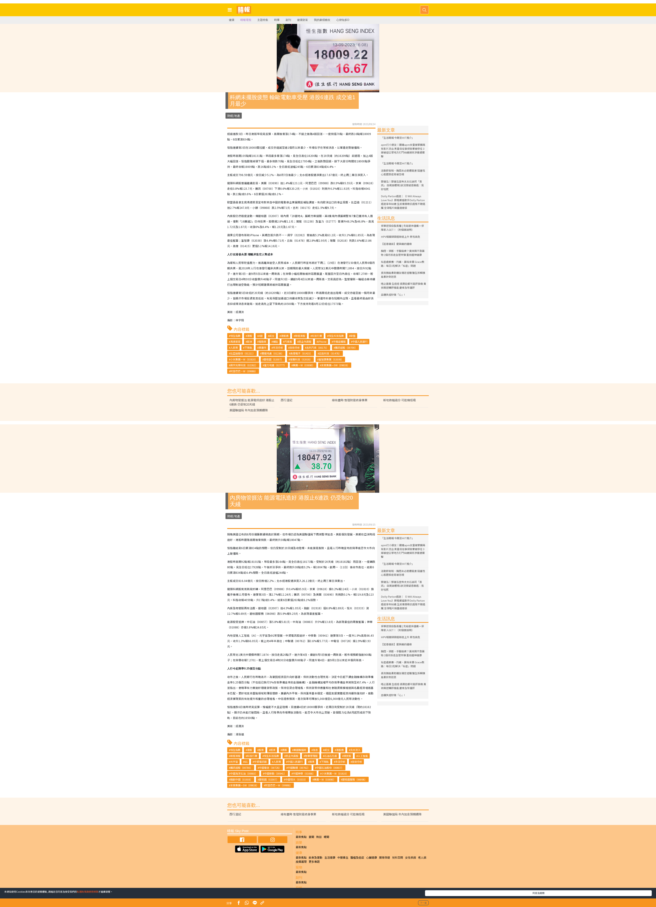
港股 (249, 336)
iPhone (322, 341)
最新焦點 (301, 837)
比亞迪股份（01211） (242, 353)
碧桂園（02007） (273, 359)
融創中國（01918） (241, 779)
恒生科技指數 (336, 336)
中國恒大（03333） (296, 779)
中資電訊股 (260, 761)
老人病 (422, 857)
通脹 (284, 750)
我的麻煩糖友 (322, 19)
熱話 (319, 837)
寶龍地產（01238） (273, 353)
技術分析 (295, 347)
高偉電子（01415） (301, 353)
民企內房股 (305, 341)
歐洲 (249, 341)
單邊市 (262, 347)
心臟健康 (371, 857)
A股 (261, 336)
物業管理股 (311, 756)
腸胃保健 (384, 857)
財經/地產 (233, 115)
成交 (271, 336)
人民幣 (234, 347)
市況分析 (278, 347)
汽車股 (288, 341)
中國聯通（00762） (299, 767)
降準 (312, 761)
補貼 (275, 341)
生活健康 (329, 857)
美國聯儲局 (299, 750)
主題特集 (262, 19)
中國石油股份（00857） (330, 767)
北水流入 (355, 750)
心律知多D (342, 19)
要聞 (311, 837)
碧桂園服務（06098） (354, 779)
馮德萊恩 (235, 341)
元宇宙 (234, 761)
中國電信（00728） (270, 767)
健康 (231, 19)
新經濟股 (300, 336)
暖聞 (326, 837)
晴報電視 (245, 19)
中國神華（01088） (304, 773)
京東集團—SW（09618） (335, 365)
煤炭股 (347, 756)
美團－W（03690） (304, 365)
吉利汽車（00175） (317, 347)
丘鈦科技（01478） (330, 353)
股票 (261, 750)
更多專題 (314, 861)
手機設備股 (339, 341)
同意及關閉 (538, 893)
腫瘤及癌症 (357, 857)
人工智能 (363, 756)
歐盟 (353, 336)
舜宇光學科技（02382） (244, 365)
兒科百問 (397, 857)
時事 (277, 19)
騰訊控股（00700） (346, 347)
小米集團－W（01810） (243, 359)
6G (246, 761)
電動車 (262, 341)
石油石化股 (330, 756)
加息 (315, 750)
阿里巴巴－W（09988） (243, 371)
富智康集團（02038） (331, 359)
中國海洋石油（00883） (244, 773)
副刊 (288, 19)
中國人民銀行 (360, 341)
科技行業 (317, 336)
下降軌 (248, 347)
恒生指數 (235, 336)
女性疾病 (410, 857)
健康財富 (302, 19)
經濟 (272, 750)
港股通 (285, 336)
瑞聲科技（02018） (301, 359)
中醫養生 (342, 857)
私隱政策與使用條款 (87, 891)
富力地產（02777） (275, 365)
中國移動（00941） (275, 773)
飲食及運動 (315, 857)
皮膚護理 (301, 861)
